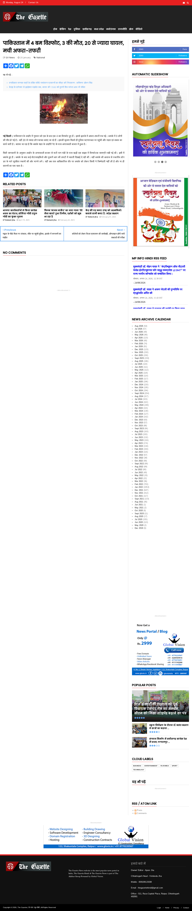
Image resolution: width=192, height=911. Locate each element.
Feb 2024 (139, 408)
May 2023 (139, 435)
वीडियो (139, 29)
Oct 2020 (139, 505)
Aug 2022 (139, 461)
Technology (138, 764)
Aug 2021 (139, 496)
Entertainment (151, 760)
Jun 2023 (139, 432)
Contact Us (33, 2)
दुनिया (77, 29)
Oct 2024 (139, 385)
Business (137, 760)
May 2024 (139, 400)
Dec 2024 (139, 379)
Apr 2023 (139, 438)
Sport (174, 760)
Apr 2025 (139, 367)
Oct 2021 (139, 490)
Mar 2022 (139, 476)
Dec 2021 (139, 485)
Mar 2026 (139, 335)
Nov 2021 (139, 488)
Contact (186, 902)
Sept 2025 (139, 353)
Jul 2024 (138, 394)
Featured (164, 760)
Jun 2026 (139, 326)
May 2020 (139, 520)
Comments (141, 808)
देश (69, 29)
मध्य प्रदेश (99, 29)
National (40, 57)
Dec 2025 (139, 344)
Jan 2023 (139, 447)
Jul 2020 (138, 514)
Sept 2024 (139, 388)
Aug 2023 (139, 426)
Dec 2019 (139, 523)
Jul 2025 (138, 359)
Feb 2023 (139, 444)
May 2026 (139, 329)
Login (159, 902)
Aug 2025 (139, 356)
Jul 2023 (138, 429)
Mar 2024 (139, 405)
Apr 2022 (139, 473)
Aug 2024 (139, 391)
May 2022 (139, 470)
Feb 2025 (139, 373)
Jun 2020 (139, 517)
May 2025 (139, 364)
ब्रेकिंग (63, 29)
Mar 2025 (139, 370)
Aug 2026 (139, 320)
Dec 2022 (139, 449)
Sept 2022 (139, 458)
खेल (131, 29)
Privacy (176, 902)
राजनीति (122, 29)
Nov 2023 (139, 417)
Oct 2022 (139, 455)
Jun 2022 (139, 467)
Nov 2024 (139, 382)
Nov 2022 (139, 452)
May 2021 (139, 502)
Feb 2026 (139, 338)
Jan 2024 (139, 411)
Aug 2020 (139, 511)
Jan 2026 (139, 341)
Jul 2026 (138, 323)
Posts (139, 805)
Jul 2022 (138, 464)
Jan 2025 (139, 376)
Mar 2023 (139, 441)
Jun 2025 (139, 361)
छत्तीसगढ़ (87, 29)
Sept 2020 (139, 508)
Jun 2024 (139, 397)
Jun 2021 (139, 499)
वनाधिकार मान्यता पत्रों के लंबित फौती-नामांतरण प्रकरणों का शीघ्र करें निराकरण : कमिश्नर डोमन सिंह (50, 82)
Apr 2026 (139, 332)
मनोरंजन (111, 29)
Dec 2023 (139, 414)
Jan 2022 (139, 482)
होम (55, 29)
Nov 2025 (139, 347)
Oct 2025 (139, 350)
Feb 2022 (139, 479)
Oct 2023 (139, 420)
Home (167, 902)
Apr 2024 (139, 402)
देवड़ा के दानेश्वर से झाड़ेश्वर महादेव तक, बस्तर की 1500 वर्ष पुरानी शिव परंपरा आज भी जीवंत (47, 87)
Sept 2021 (139, 493)
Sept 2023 (139, 423)
